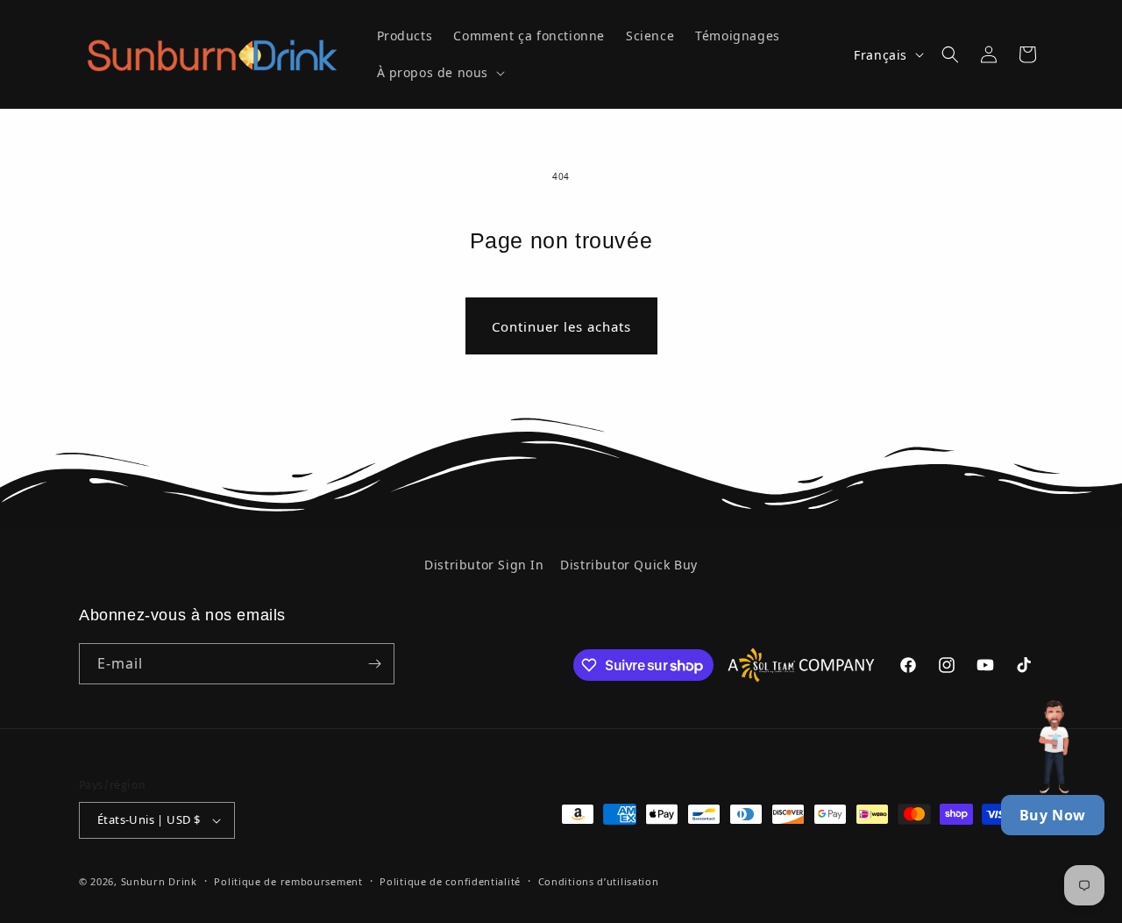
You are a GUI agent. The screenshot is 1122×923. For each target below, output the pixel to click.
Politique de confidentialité (450, 881)
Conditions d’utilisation (598, 881)
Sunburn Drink (159, 881)
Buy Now (1052, 815)
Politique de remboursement (288, 881)
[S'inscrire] (374, 663)
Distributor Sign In (483, 564)
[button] (439, 72)
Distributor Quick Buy (629, 564)
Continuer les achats (561, 326)
